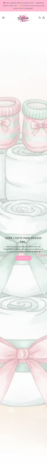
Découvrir (23, 258)
